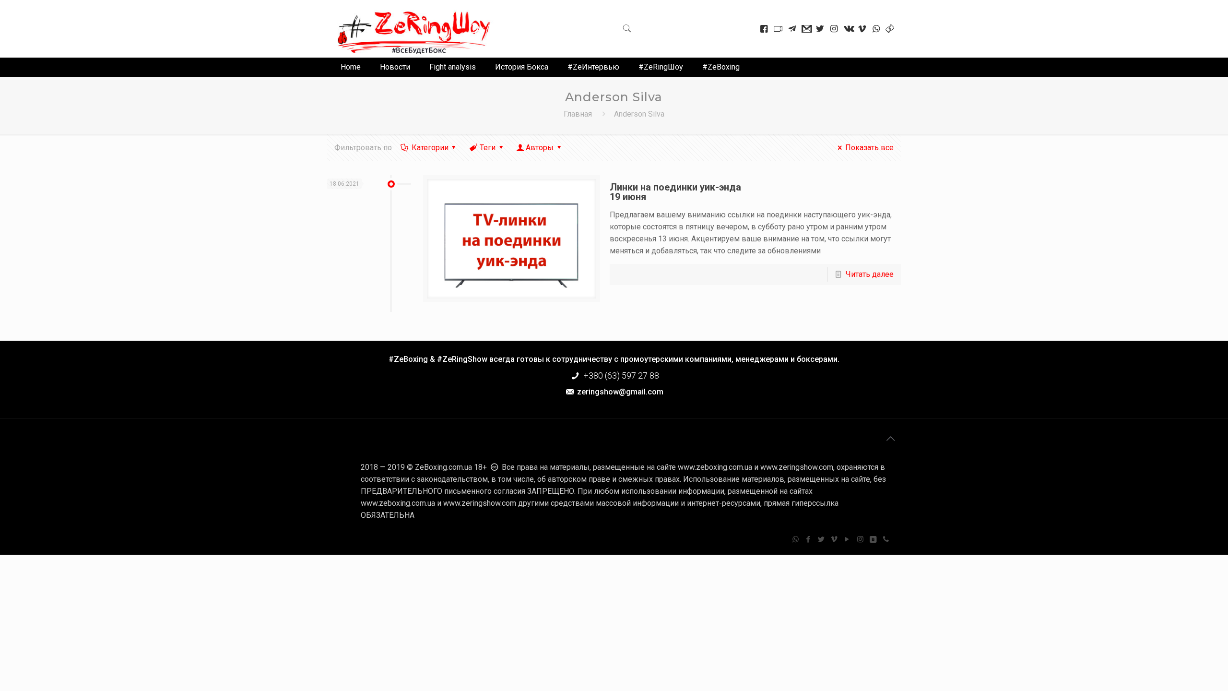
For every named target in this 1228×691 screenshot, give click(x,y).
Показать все (869, 147)
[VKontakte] (873, 539)
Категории (430, 147)
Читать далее (870, 274)
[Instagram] (860, 539)
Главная (578, 114)
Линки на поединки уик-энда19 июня (675, 192)
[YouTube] (847, 539)
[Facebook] (808, 539)
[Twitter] (821, 539)
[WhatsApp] (796, 539)
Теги (488, 147)
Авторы (540, 147)
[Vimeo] (834, 539)
